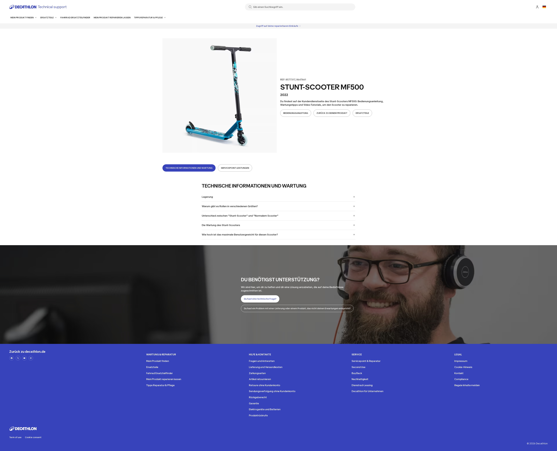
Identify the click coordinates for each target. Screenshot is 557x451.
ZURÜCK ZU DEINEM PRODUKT (332, 113)
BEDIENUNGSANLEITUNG (295, 113)
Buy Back (357, 373)
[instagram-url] (30, 358)
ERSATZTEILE (362, 113)
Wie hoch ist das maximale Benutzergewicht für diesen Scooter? (240, 234)
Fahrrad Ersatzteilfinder (159, 373)
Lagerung (207, 196)
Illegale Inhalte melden (467, 385)
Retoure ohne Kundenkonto (264, 385)
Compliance (461, 379)
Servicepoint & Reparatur (366, 361)
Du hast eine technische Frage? (260, 299)
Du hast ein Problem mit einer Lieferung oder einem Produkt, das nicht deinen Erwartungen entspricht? (297, 308)
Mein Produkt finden (157, 361)
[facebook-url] (11, 358)
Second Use (358, 367)
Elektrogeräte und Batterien (265, 409)
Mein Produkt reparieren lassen (163, 379)
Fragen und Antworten (262, 361)
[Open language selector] (544, 6)
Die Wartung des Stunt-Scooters (221, 225)
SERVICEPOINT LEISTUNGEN (235, 168)
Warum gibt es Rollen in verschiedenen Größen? (230, 206)
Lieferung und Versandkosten (265, 367)
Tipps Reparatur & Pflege (160, 385)
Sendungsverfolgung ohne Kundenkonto (272, 391)
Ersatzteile (152, 367)
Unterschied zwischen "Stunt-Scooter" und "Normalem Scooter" (240, 215)
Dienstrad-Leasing (362, 385)
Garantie (254, 403)
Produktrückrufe (258, 415)
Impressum (460, 361)
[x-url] (18, 358)
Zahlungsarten (257, 373)
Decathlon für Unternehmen (367, 391)
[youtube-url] (24, 358)
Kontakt (458, 373)
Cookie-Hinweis (463, 367)
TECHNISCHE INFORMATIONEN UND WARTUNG (189, 168)
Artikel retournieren (260, 379)
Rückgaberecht (258, 397)
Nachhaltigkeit (360, 379)
